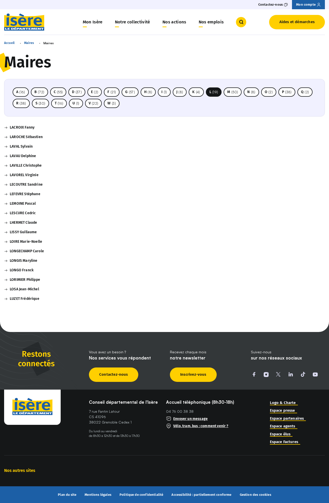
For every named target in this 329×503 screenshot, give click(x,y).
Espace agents (282, 426)
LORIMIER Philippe (25, 279)
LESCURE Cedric (23, 213)
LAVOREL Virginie (24, 175)
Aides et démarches (297, 22)
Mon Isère (93, 22)
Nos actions (174, 22)
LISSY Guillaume (23, 232)
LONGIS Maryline (23, 260)
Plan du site (67, 495)
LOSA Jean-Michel (24, 289)
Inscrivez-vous (193, 374)
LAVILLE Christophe (26, 165)
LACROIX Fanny (22, 127)
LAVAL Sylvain (21, 146)
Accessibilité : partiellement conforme (201, 495)
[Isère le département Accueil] (24, 22)
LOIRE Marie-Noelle (26, 241)
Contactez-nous (113, 374)
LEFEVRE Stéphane (25, 194)
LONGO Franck (22, 270)
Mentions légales (98, 495)
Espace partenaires (287, 418)
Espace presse (282, 410)
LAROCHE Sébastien (26, 137)
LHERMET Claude (23, 222)
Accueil (9, 43)
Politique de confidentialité (141, 495)
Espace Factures (284, 442)
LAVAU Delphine (23, 156)
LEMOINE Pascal (23, 203)
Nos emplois (211, 22)
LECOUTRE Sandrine (26, 184)
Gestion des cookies (255, 495)
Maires (29, 43)
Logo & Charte (283, 403)
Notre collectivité (132, 22)
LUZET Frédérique (24, 299)
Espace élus (280, 434)
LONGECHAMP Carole (27, 251)
